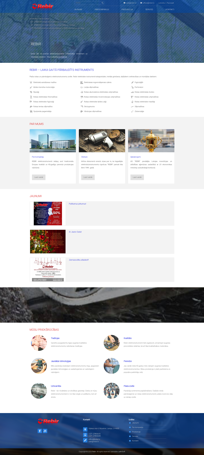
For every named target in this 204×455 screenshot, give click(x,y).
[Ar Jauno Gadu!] (48, 241)
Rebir (94, 452)
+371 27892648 (36, 22)
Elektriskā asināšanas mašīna (44, 82)
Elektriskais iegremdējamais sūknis (97, 82)
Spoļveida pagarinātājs (42, 111)
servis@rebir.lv (48, 25)
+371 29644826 (36, 28)
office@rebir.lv (148, 3)
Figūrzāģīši (139, 82)
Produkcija (127, 9)
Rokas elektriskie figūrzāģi (43, 102)
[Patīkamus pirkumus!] (48, 213)
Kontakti (170, 9)
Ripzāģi (36, 92)
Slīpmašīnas (139, 106)
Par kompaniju (102, 9)
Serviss (149, 9)
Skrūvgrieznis (89, 106)
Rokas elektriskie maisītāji (145, 102)
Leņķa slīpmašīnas (91, 87)
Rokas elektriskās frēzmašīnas (45, 97)
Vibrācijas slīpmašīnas (93, 111)
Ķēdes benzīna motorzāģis (44, 87)
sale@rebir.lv (131, 3)
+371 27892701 (36, 25)
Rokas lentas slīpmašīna (42, 106)
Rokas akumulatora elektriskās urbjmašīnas (101, 92)
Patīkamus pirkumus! (77, 204)
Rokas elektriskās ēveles (144, 92)
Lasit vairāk (38, 177)
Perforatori (139, 87)
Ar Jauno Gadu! (75, 232)
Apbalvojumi (135, 157)
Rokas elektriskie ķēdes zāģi (95, 102)
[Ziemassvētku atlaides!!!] (48, 269)
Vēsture (84, 157)
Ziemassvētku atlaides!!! (79, 260)
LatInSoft (121, 452)
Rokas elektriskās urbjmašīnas (147, 97)
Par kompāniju (38, 157)
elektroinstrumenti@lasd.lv (52, 28)
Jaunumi (78, 9)
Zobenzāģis (139, 111)
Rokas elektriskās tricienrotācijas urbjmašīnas (102, 97)
